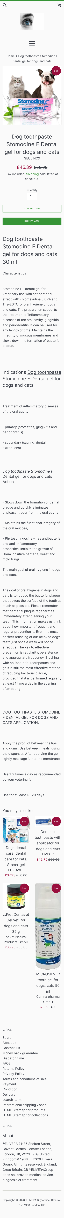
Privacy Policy (13, 1074)
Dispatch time (13, 1058)
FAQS (7, 1063)
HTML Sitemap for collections (25, 1115)
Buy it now (32, 221)
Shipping (32, 174)
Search (8, 1038)
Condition (10, 1089)
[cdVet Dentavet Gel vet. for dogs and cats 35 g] (16, 896)
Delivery (9, 1095)
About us (9, 1043)
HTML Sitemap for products (24, 1110)
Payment (9, 1084)
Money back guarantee (20, 1053)
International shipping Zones (24, 1105)
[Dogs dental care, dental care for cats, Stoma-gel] (16, 829)
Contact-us (11, 1048)
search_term (12, 1100)
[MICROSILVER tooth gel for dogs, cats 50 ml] (48, 926)
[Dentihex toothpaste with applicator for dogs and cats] (48, 821)
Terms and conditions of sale (25, 1079)
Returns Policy (14, 1069)
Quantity (32, 190)
